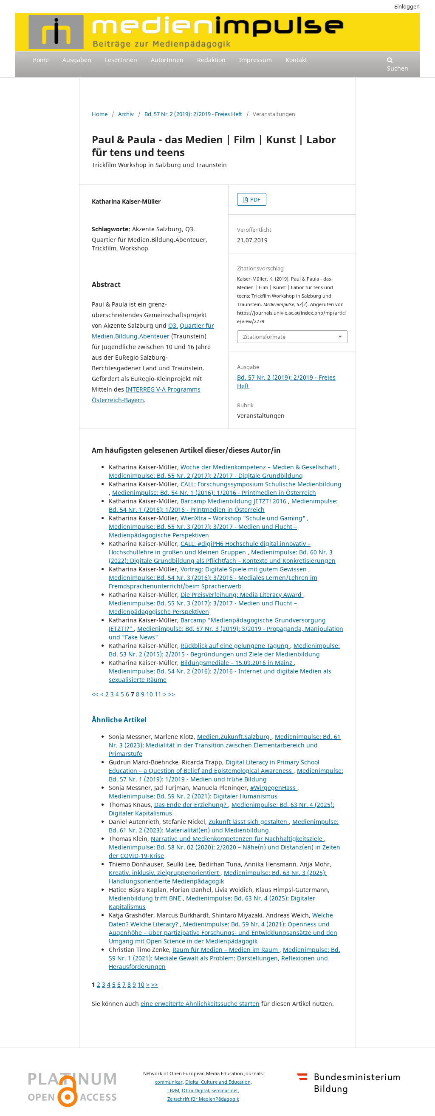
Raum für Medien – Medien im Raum (226, 950)
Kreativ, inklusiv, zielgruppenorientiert (164, 873)
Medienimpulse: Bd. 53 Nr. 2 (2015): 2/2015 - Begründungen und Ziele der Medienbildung (224, 650)
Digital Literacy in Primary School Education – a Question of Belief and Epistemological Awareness (214, 766)
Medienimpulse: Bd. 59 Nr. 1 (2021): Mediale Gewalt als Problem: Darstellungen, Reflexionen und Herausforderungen (224, 958)
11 (158, 694)
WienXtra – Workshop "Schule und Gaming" (244, 518)
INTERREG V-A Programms (163, 389)
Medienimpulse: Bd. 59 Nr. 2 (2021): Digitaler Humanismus (193, 796)
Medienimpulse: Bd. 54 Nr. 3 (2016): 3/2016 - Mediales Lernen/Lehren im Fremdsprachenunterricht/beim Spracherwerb (213, 582)
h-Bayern (131, 400)
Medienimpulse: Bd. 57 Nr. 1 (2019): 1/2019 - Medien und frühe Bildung (226, 775)
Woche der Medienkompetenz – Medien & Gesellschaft (259, 467)
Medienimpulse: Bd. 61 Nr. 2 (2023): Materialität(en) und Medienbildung (224, 826)
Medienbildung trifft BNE (146, 898)
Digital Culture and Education (218, 1082)
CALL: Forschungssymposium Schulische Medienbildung (261, 484)
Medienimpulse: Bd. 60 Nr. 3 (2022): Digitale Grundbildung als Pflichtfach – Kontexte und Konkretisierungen (222, 556)
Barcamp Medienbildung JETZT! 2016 (234, 501)
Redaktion (211, 60)
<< (95, 694)
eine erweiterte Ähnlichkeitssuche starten (200, 1004)
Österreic (105, 400)
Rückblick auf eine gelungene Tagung (235, 646)
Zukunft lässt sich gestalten (249, 822)
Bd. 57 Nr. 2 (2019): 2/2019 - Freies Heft (193, 114)
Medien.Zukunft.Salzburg (234, 737)
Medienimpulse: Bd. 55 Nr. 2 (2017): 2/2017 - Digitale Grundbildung (206, 475)
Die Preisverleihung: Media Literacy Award (242, 595)
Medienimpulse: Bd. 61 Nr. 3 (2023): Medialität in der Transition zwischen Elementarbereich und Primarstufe (225, 745)
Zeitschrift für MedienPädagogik (203, 1099)
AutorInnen (167, 60)
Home (40, 60)
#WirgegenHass (273, 788)
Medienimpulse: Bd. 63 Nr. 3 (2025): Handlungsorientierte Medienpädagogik (218, 877)
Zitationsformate (264, 337)
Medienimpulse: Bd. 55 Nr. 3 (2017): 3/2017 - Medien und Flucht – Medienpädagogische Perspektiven (203, 531)
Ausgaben (76, 60)
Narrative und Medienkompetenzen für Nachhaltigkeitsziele (237, 839)
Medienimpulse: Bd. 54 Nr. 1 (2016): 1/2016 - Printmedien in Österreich (214, 492)
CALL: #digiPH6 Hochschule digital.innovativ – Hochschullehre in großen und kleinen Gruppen (210, 548)
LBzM (173, 1090)
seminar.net (225, 1090)
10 (149, 694)
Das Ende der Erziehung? (191, 805)
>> (171, 694)
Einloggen (407, 6)
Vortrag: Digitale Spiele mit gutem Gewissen (244, 569)
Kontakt (296, 60)
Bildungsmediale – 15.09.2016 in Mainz (237, 663)
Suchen (397, 68)
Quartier (192, 325)
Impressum (255, 60)
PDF (254, 199)
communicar (169, 1082)
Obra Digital (195, 1090)
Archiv (126, 114)
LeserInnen (121, 60)
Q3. (173, 325)
